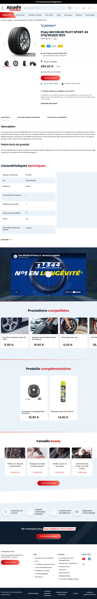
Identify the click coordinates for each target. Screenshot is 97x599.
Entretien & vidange (34, 15)
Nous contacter (10, 562)
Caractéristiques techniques (29, 117)
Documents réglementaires (69, 579)
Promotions (7, 15)
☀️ (35, 2)
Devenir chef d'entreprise (68, 563)
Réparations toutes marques (89, 512)
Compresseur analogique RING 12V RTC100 (33, 412)
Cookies (75, 593)
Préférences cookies (42, 571)
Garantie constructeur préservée (40, 512)
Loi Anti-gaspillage (41, 574)
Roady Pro (62, 570)
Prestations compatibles (57, 117)
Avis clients (39, 577)
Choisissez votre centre (49, 103)
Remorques (68, 15)
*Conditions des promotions (45, 564)
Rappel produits (64, 576)
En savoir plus (15, 472)
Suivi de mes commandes (44, 558)
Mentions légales (33, 593)
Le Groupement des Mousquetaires (66, 559)
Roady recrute (64, 567)
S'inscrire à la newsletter (48, 536)
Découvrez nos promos (17, 512)
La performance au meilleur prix (65, 512)
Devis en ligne (90, 15)
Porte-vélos (49, 15)
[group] (7, 63)
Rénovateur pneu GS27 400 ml (62, 411)
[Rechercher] (69, 8)
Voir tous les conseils (48, 483)
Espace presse (64, 573)
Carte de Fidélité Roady (43, 567)
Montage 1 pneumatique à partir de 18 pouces (44, 338)
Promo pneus (20, 15)
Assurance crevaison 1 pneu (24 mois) (14, 338)
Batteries (79, 15)
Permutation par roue (69, 337)
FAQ (36, 561)
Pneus (59, 15)
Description (5, 117)
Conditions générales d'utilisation (47, 593)
